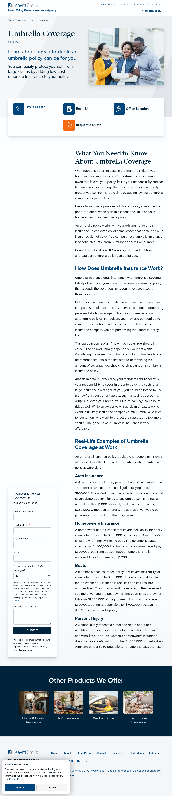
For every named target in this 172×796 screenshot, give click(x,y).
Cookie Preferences (119, 770)
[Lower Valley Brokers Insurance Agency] (23, 5)
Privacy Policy (16, 779)
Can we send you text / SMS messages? (28, 568)
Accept (20, 787)
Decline (52, 787)
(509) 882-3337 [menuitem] (151, 11)
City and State (21, 538)
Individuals (137, 753)
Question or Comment (25, 606)
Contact (101, 753)
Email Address (21, 525)
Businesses (118, 753)
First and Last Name (24, 511)
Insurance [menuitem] (107, 4)
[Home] (23, 752)
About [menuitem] (122, 4)
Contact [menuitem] (156, 4)
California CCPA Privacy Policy (87, 770)
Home (11, 20)
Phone (17, 552)
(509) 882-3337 (78, 761)
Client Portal (83, 753)
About (67, 753)
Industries (155, 753)
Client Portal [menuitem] (139, 4)
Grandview (13, 42)
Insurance (21, 20)
